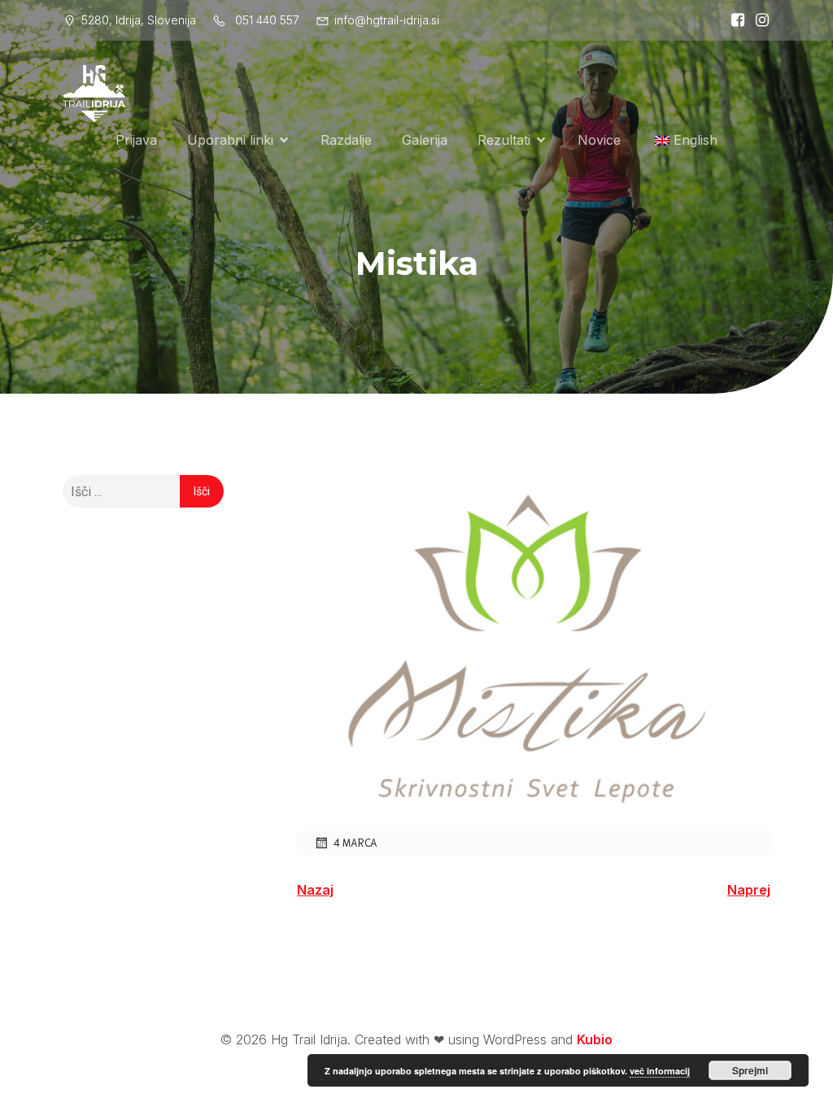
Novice (599, 140)
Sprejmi (750, 1070)
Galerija (424, 140)
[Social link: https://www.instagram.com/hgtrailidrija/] (758, 20)
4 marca (355, 842)
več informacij (660, 1071)
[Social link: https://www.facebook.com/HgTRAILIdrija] (734, 20)
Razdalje (346, 140)
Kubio (595, 1039)
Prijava (136, 140)
